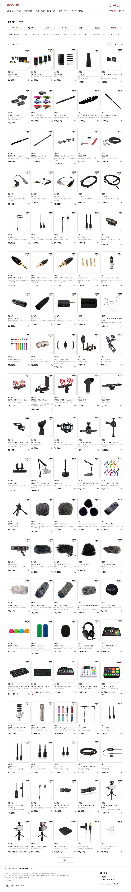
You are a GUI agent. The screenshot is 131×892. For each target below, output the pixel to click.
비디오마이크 (56, 34)
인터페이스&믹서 (95, 34)
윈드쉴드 (111, 34)
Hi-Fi (49, 11)
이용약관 (14, 869)
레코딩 (43, 11)
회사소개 (7, 869)
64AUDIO (31, 28)
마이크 (37, 11)
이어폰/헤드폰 (28, 11)
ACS (48, 28)
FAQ (102, 883)
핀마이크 (73, 34)
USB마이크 (47, 34)
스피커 (55, 11)
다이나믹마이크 (37, 34)
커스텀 (19, 11)
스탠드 (118, 34)
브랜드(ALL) (11, 11)
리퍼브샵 (81, 11)
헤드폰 (104, 34)
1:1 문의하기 (109, 883)
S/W (60, 11)
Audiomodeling (97, 28)
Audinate (114, 28)
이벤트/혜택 (113, 11)
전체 (10, 34)
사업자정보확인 (65, 875)
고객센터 (121, 11)
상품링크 (19, 66)
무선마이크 (17, 34)
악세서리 (67, 11)
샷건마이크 (65, 34)
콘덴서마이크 (26, 34)
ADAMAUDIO (64, 28)
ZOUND (15, 28)
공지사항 (116, 883)
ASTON (81, 28)
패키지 (74, 11)
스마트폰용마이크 (83, 34)
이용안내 (33, 869)
